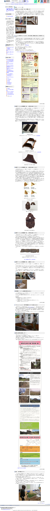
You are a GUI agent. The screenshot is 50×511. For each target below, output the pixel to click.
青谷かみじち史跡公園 (10, 91)
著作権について (12, 505)
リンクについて (7, 505)
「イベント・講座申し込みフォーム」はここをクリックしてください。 (26, 51)
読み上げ (13, 2)
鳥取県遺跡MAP (9, 82)
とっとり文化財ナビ (10, 73)
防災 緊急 (45, 2)
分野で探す (39, 2)
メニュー (48, 2)
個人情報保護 (2, 505)
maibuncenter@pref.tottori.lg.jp (6, 509)
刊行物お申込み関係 (10, 16)
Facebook (8, 80)
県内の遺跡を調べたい (10, 70)
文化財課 (8, 88)
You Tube (8, 81)
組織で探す (42, 2)
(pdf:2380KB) (38, 135)
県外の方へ (35, 2)
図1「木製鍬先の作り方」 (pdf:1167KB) (29, 259)
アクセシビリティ (16, 505)
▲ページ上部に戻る (47, 504)
